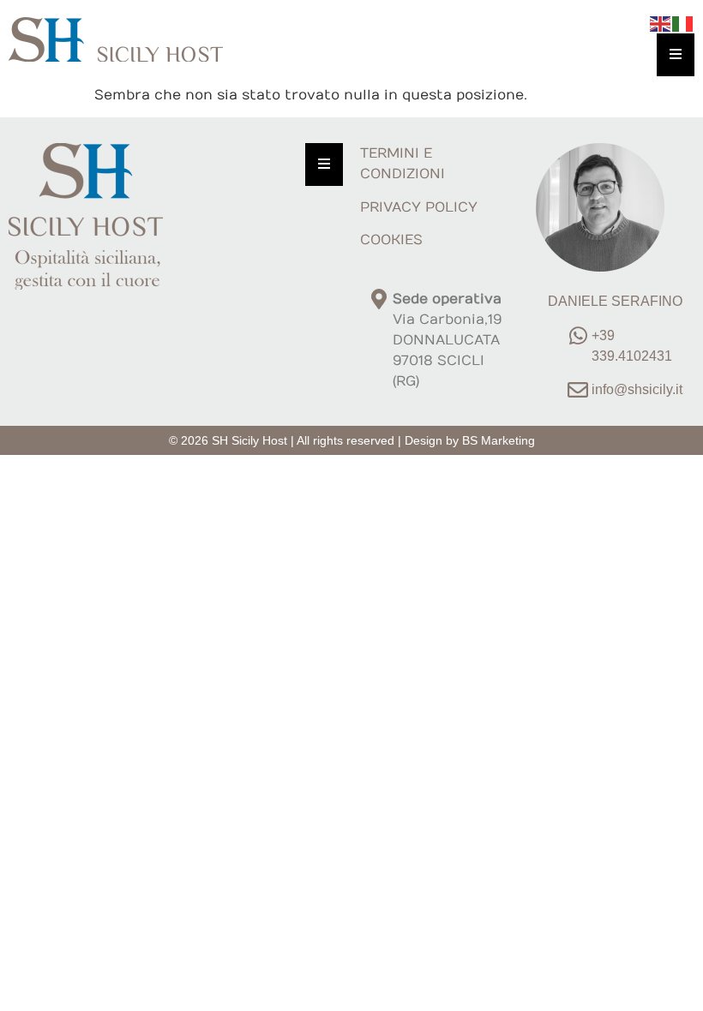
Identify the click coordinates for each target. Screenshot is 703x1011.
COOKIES (391, 240)
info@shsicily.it (637, 389)
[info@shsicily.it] (578, 390)
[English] (661, 23)
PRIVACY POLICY (419, 207)
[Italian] (683, 23)
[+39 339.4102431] (578, 336)
